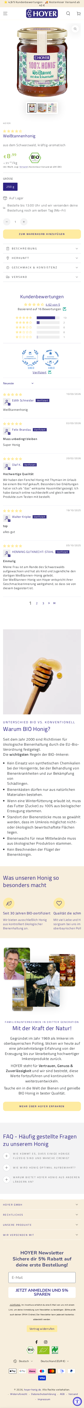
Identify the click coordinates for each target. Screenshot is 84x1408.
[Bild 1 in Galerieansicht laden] (31, 108)
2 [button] (37, 603)
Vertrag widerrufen (42, 1329)
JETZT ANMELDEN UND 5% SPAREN (42, 1292)
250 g (10, 186)
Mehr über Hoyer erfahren (42, 1106)
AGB (62, 1394)
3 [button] (43, 603)
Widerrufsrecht (18, 1394)
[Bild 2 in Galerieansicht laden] (42, 108)
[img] (12, 394)
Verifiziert (39, 372)
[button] (68, 13)
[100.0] (30, 358)
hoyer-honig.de (32, 1389)
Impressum (44, 1399)
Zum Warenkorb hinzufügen (42, 234)
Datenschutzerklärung (43, 1394)
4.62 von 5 (53, 304)
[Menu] (5, 13)
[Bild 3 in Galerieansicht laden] (52, 108)
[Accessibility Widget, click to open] (77, 1401)
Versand (24, 166)
